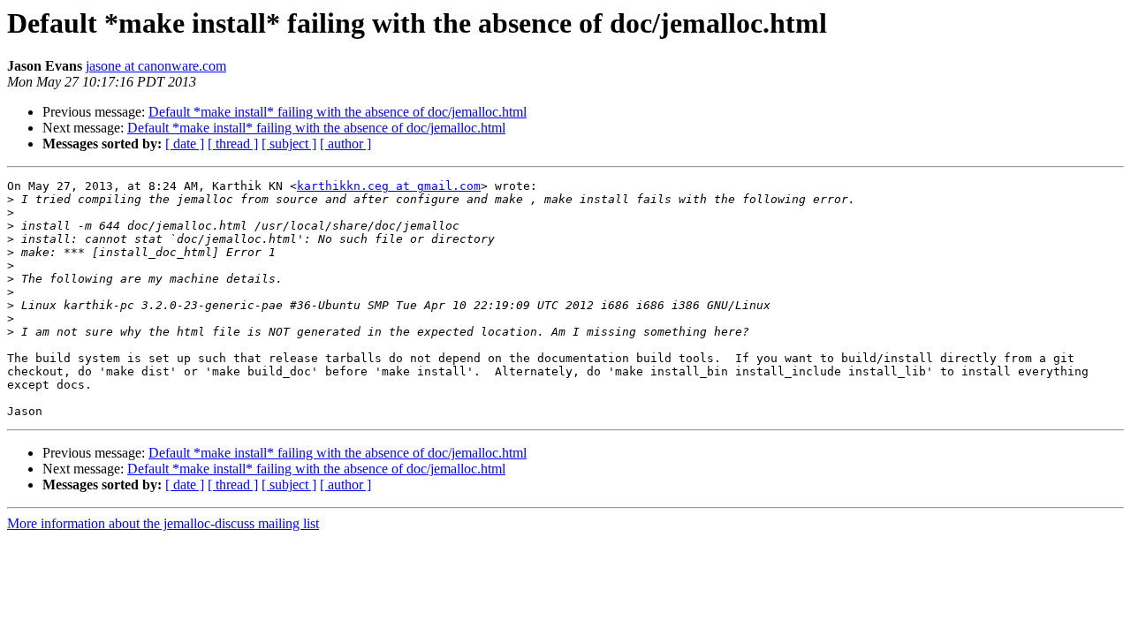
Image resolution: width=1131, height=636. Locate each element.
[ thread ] (233, 143)
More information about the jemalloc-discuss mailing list (163, 523)
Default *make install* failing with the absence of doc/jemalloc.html (337, 111)
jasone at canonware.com (156, 65)
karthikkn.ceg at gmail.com (389, 186)
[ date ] (184, 143)
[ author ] (345, 143)
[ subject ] (289, 143)
